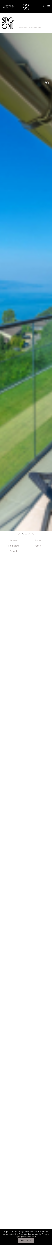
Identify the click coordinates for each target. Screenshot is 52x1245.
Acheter (14, 540)
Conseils (14, 551)
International (14, 546)
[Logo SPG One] (26, 7)
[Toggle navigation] (48, 6)
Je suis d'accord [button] (26, 1240)
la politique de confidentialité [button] (26, 1237)
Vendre (38, 546)
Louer (38, 540)
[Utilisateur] (43, 6)
